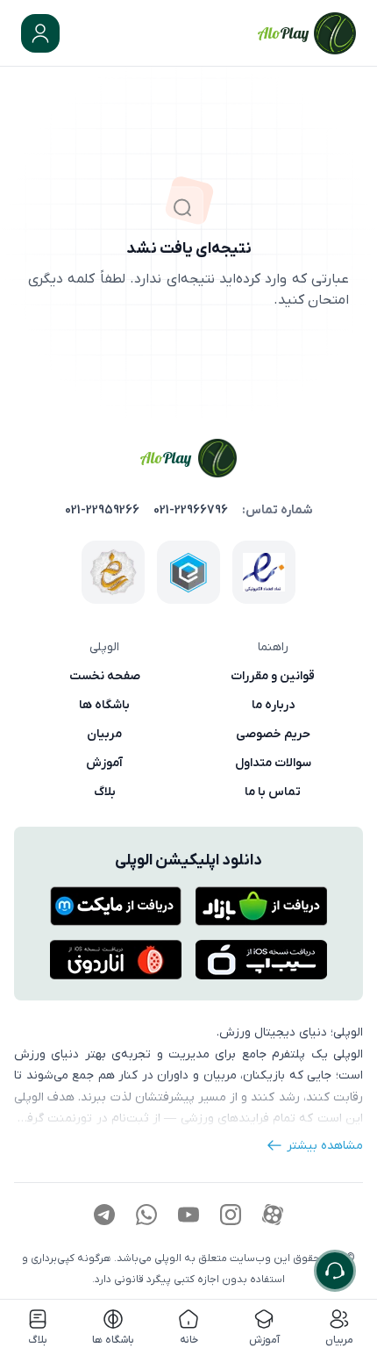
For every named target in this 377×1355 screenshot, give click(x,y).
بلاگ (105, 791)
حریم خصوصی (273, 734)
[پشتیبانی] (335, 1271)
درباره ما (273, 705)
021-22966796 (190, 510)
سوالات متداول (273, 762)
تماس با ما (273, 791)
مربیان (104, 734)
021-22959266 (102, 510)
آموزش (104, 762)
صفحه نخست (104, 676)
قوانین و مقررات (273, 676)
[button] (40, 33)
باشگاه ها (104, 705)
